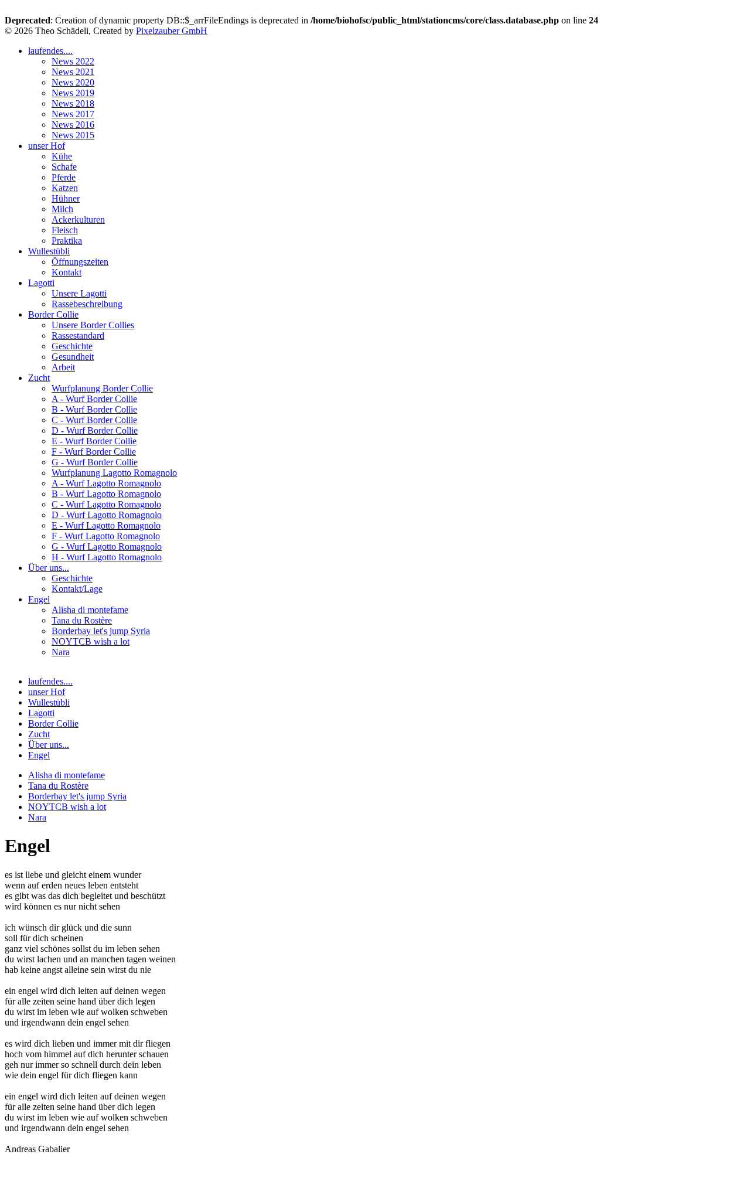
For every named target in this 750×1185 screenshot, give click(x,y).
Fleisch (65, 230)
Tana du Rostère (82, 620)
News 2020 (73, 82)
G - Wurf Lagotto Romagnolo (107, 546)
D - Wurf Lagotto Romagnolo (107, 515)
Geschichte (72, 346)
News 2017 (73, 114)
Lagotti (41, 283)
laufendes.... (50, 51)
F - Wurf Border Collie (94, 452)
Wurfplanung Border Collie (102, 388)
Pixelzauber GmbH (171, 31)
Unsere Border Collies (93, 325)
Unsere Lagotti (79, 293)
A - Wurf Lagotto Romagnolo (106, 483)
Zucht (39, 378)
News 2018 (73, 103)
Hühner (66, 198)
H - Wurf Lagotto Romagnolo (107, 557)
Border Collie (53, 314)
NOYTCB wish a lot (90, 641)
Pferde (64, 177)
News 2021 (73, 72)
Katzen (65, 188)
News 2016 (73, 125)
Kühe (62, 156)
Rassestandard (78, 335)
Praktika (67, 241)
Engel (39, 599)
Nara (61, 652)
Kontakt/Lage (77, 589)
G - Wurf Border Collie (95, 462)
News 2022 (73, 61)
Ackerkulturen (78, 219)
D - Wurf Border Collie (95, 430)
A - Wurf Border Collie (94, 399)
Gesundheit (73, 357)
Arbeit (63, 367)
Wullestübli (49, 251)
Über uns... (48, 568)
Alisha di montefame (90, 610)
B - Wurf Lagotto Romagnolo (106, 494)
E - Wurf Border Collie (94, 441)
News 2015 (73, 135)
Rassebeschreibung (87, 304)
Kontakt (66, 272)
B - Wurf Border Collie (94, 409)
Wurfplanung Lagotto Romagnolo (114, 473)
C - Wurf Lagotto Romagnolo (106, 504)
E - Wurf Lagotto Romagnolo (106, 525)
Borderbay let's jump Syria (101, 631)
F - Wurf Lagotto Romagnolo (106, 536)
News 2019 (73, 93)
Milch (62, 209)
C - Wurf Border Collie (94, 420)
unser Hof (46, 146)
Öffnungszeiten (80, 262)
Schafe (64, 167)
